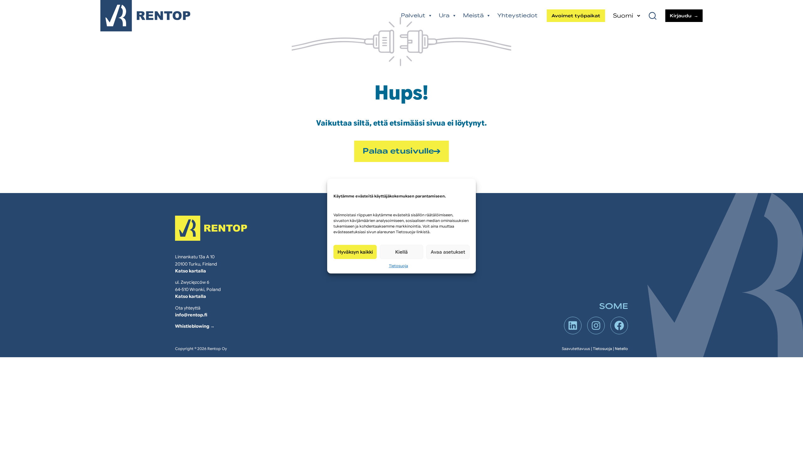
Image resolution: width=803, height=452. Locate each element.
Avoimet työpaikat (575, 16)
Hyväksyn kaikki (355, 252)
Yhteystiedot (517, 15)
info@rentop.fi (191, 315)
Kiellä (401, 252)
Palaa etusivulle (398, 151)
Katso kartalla (190, 271)
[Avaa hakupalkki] (653, 16)
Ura (444, 15)
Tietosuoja (398, 265)
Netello (621, 348)
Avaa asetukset (448, 252)
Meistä (473, 15)
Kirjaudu (681, 16)
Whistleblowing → (195, 326)
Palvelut (413, 15)
